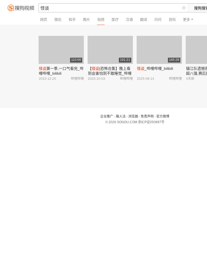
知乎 (72, 20)
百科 (172, 20)
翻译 (143, 20)
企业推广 (106, 116)
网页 (43, 20)
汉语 (129, 20)
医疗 (115, 20)
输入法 (121, 116)
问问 (157, 20)
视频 (100, 20)
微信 (57, 20)
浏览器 (133, 116)
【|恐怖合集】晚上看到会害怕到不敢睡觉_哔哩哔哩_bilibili (110, 73)
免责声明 (147, 116)
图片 (86, 20)
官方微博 (162, 116)
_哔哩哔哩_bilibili (155, 68)
